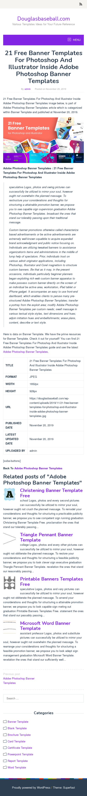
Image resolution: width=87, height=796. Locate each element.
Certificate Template (20, 748)
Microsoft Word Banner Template (45, 626)
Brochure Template (19, 735)
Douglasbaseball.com (43, 18)
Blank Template (17, 728)
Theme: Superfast (64, 787)
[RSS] (81, 4)
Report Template (18, 761)
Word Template (17, 767)
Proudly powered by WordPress (31, 787)
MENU (76, 40)
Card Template (16, 741)
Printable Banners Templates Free (51, 581)
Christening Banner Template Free (51, 493)
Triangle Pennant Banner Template (46, 537)
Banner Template (18, 722)
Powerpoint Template (20, 754)
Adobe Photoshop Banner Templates (25, 352)
